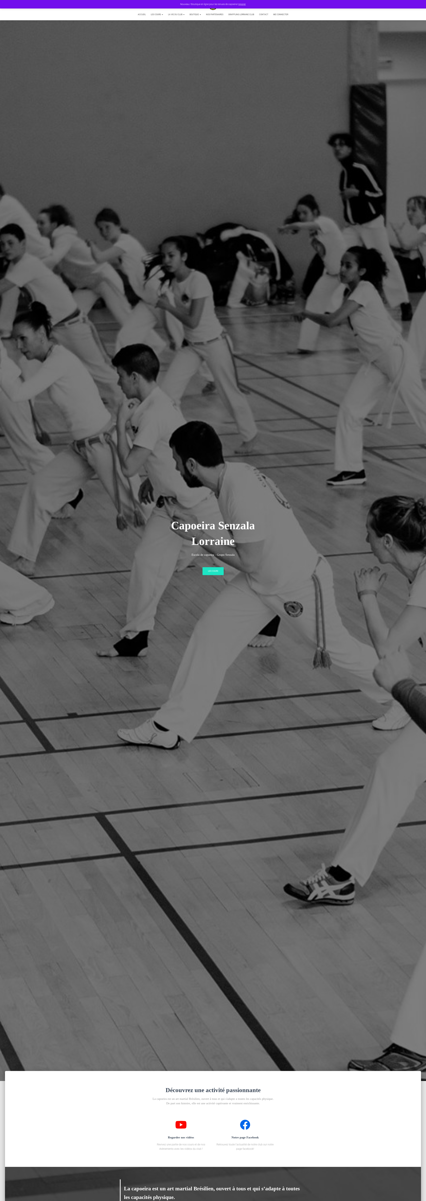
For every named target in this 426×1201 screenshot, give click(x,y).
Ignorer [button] (242, 4)
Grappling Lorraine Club (241, 14)
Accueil (142, 14)
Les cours (156, 14)
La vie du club (175, 14)
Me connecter (280, 14)
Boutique (194, 14)
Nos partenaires (214, 14)
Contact (263, 14)
